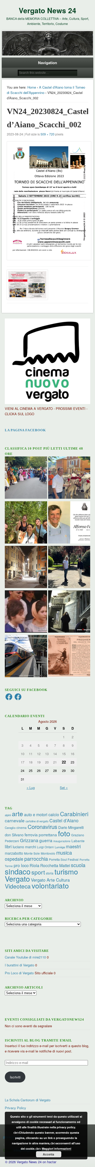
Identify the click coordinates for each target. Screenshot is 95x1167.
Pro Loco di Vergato (19, 972)
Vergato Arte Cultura (50, 880)
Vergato (17, 878)
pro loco (21, 865)
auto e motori (35, 814)
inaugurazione (61, 841)
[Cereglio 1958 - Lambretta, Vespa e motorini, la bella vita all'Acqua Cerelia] (26, 612)
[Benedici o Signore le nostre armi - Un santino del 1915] (69, 656)
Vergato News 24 (47, 10)
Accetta (48, 1154)
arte (17, 813)
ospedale (14, 859)
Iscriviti (15, 1077)
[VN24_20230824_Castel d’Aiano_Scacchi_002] (47, 200)
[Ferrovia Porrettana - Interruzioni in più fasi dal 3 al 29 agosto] (26, 656)
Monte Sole (32, 853)
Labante (78, 840)
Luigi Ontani (45, 847)
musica (64, 852)
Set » (64, 787)
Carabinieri (74, 814)
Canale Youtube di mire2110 (25, 957)
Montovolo (48, 853)
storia (49, 873)
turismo (66, 871)
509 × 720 (47, 134)
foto (64, 833)
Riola (34, 865)
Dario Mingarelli (71, 827)
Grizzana (29, 840)
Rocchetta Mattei (55, 865)
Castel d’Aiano (64, 820)
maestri (73, 846)
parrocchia (36, 858)
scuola (78, 865)
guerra (45, 840)
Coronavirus (42, 826)
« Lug (31, 787)
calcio (53, 814)
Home (31, 87)
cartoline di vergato (37, 821)
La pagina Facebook (25, 430)
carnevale (15, 820)
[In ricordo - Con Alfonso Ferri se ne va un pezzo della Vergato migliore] (69, 523)
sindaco (17, 871)
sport (38, 872)
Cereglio (10, 828)
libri (8, 846)
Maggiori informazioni (56, 1148)
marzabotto (14, 853)
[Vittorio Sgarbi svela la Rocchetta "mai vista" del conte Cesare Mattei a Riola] (69, 612)
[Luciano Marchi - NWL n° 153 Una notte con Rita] (26, 567)
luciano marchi (24, 846)
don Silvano (14, 834)
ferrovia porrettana (41, 834)
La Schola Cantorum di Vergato (27, 1099)
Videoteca (18, 886)
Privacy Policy (15, 1107)
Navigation (47, 62)
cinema (21, 827)
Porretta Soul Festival (64, 859)
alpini (8, 815)
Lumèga (60, 847)
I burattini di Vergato (19, 965)
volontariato (50, 885)
